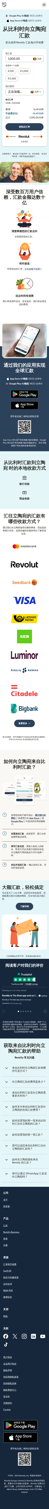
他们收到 (9, 86)
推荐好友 (7, 1297)
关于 (5, 1200)
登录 (5, 1239)
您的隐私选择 (9, 1383)
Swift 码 (7, 1271)
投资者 (6, 1206)
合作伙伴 (7, 1284)
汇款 (5, 1226)
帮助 (5, 1316)
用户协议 (7, 1357)
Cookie (7, 1410)
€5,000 (12, 78)
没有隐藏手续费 (33, 269)
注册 (5, 1245)
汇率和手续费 (9, 1264)
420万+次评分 (26, 21)
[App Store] (24, 405)
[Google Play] (24, 394)
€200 (11, 71)
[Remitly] (4, 5)
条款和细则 (29, 156)
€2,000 (24, 71)
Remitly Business (11, 1232)
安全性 (6, 1397)
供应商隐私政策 (11, 1377)
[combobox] (38, 91)
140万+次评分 (26, 16)
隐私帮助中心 (9, 1390)
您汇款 (8, 53)
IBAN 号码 (8, 1291)
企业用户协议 (9, 1364)
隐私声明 (7, 1370)
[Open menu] (44, 5)
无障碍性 (7, 1403)
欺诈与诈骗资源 (11, 1277)
